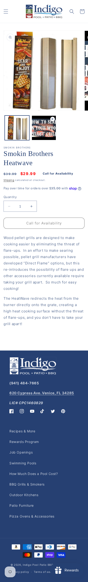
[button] (6, 11)
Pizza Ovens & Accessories (31, 516)
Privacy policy (19, 572)
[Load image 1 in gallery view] (17, 128)
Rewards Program (24, 442)
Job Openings (21, 452)
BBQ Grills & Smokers (27, 484)
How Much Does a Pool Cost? (33, 474)
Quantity (10, 197)
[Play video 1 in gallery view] (44, 128)
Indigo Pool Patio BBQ (38, 564)
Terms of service (45, 572)
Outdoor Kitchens (23, 495)
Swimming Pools (22, 463)
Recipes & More (22, 431)
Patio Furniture (21, 505)
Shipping (9, 180)
